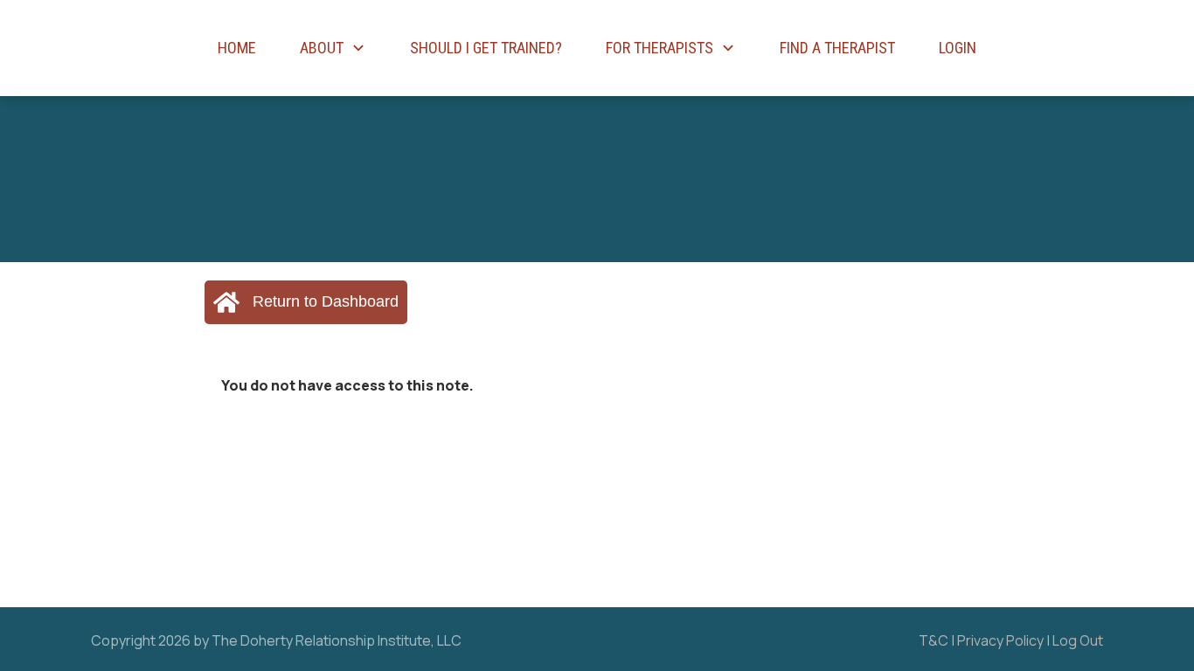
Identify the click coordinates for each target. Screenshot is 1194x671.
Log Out (1077, 640)
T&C (933, 640)
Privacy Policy (1000, 640)
